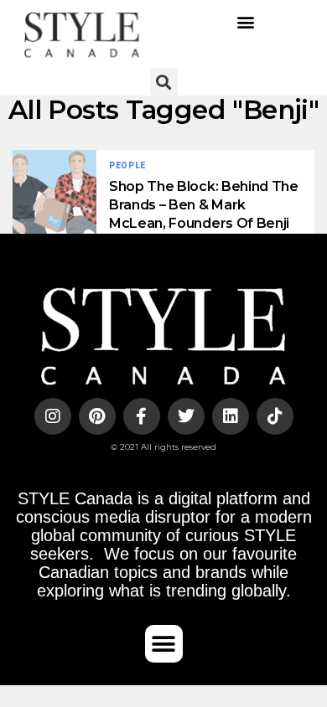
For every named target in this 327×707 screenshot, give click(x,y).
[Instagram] (52, 416)
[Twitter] (186, 416)
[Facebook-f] (141, 416)
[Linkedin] (230, 416)
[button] (245, 21)
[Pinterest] (97, 416)
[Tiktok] (275, 416)
